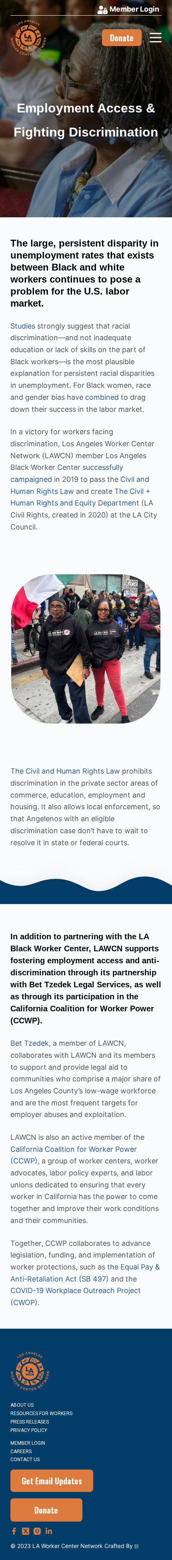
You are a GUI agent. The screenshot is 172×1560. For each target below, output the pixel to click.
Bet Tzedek (29, 1043)
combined (102, 397)
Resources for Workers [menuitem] (41, 1413)
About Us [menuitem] (22, 1405)
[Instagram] (37, 1531)
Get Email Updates (52, 1481)
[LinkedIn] (48, 1531)
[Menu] (156, 38)
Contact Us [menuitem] (25, 1459)
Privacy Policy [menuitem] (28, 1430)
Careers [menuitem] (21, 1451)
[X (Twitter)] (25, 1531)
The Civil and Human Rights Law (65, 771)
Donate (122, 38)
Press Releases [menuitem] (29, 1422)
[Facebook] (14, 1531)
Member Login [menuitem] (27, 1443)
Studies (22, 326)
